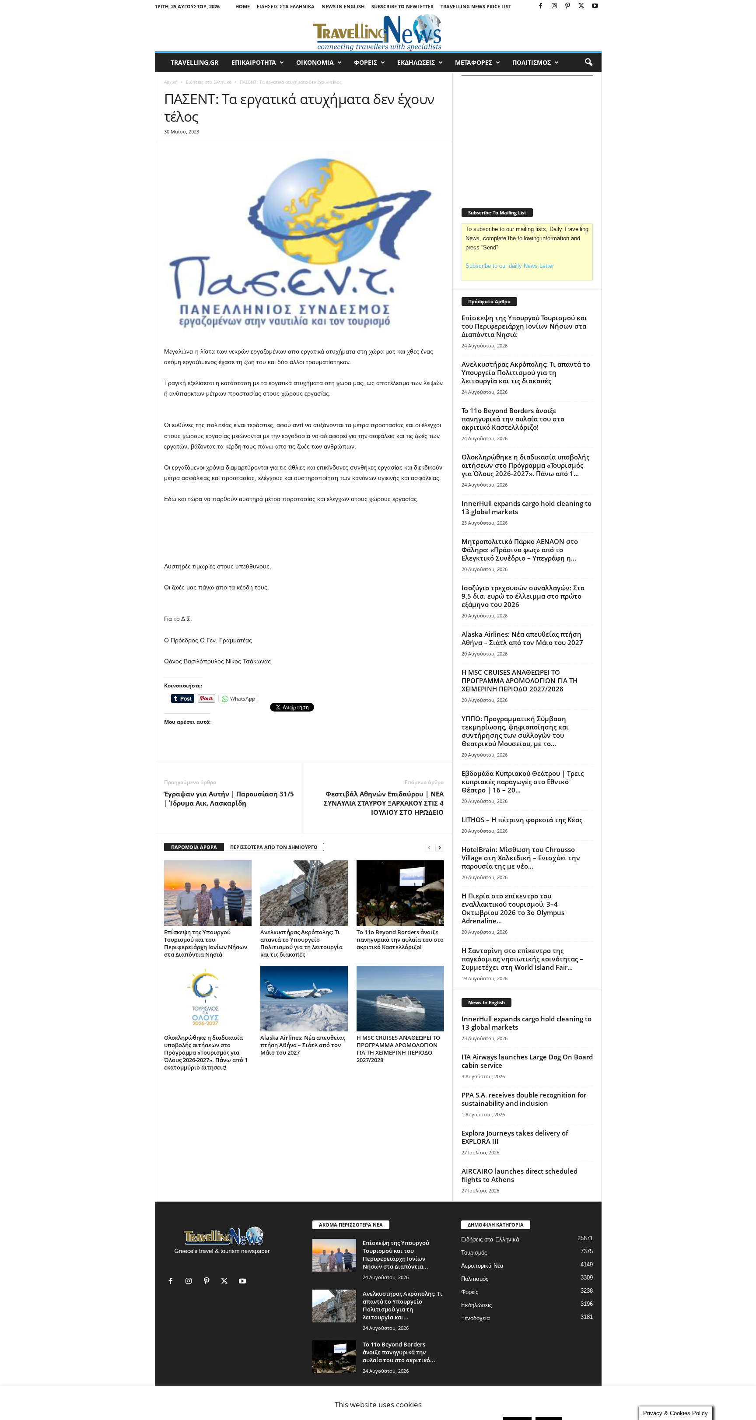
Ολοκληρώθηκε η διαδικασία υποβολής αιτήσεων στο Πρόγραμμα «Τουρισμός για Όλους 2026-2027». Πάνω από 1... (525, 465)
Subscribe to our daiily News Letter (510, 266)
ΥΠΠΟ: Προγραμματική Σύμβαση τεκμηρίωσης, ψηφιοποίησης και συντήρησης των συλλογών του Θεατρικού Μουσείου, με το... (515, 731)
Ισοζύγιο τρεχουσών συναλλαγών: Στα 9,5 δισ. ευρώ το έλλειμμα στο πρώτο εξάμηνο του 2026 (523, 596)
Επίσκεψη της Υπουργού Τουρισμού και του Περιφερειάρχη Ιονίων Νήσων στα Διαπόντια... (396, 1254)
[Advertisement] (304, 538)
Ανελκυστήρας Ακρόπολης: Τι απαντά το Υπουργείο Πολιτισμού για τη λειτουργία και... (402, 1305)
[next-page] (439, 847)
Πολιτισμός (474, 1279)
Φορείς (469, 1292)
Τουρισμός (474, 1252)
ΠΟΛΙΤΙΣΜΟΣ (531, 62)
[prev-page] (429, 847)
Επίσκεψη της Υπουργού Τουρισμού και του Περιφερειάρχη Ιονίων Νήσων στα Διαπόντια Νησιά (205, 943)
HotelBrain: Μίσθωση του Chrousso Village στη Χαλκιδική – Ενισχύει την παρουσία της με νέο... (521, 857)
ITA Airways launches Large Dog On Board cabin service (527, 1060)
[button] (588, 62)
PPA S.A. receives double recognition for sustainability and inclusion (524, 1099)
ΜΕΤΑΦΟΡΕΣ (473, 62)
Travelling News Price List (476, 6)
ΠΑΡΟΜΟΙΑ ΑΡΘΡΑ (194, 847)
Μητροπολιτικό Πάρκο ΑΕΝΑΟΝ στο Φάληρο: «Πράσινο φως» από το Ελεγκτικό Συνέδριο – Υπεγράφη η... (520, 549)
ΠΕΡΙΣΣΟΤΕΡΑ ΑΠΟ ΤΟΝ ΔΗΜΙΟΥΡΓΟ (274, 847)
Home (242, 6)
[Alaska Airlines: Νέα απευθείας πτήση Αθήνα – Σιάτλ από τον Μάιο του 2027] (304, 998)
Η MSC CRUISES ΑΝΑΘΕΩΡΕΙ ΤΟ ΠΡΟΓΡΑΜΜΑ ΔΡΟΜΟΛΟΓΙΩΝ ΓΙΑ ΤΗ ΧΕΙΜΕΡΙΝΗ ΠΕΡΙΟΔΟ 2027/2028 (398, 1049)
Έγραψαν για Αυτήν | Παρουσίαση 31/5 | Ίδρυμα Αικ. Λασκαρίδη (229, 798)
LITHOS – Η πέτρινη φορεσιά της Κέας (522, 819)
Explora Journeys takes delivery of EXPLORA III (515, 1137)
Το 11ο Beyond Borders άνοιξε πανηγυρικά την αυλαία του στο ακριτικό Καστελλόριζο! (400, 939)
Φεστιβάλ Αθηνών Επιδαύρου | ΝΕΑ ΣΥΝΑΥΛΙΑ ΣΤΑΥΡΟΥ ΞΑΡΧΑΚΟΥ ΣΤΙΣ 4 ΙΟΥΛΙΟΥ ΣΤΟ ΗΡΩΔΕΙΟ (384, 803)
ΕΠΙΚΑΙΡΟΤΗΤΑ (253, 62)
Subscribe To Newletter (402, 6)
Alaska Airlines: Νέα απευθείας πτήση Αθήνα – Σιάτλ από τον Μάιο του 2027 (302, 1045)
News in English (343, 6)
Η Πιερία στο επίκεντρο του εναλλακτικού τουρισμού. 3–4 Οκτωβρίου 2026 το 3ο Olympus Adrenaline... (513, 908)
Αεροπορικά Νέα (482, 1265)
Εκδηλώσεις (476, 1305)
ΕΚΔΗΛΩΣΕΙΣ (416, 62)
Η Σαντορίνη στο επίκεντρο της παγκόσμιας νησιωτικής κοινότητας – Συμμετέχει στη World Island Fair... (522, 958)
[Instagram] (554, 6)
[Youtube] (595, 6)
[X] (581, 6)
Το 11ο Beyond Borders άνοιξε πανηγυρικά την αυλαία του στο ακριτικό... (399, 1352)
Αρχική (171, 82)
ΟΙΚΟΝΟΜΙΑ (315, 62)
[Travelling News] (378, 32)
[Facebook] (541, 6)
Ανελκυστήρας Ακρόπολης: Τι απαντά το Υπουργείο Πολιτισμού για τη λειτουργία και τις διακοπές (301, 943)
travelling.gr (194, 62)
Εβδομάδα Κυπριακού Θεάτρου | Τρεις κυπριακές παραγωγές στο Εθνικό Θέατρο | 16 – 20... (523, 781)
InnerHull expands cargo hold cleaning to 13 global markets (527, 507)
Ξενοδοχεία (475, 1318)
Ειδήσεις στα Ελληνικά (286, 6)
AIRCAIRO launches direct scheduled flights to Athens (520, 1175)
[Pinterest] (568, 6)
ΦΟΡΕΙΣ (365, 62)
